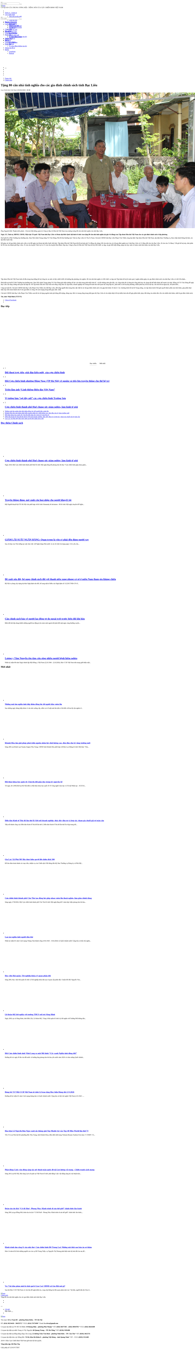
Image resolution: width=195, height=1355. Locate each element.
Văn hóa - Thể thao (11, 42)
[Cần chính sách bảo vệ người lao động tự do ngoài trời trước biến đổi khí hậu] (20, 614)
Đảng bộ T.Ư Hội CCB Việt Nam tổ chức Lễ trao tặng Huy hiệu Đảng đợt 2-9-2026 (39, 1092)
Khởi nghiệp (13, 33)
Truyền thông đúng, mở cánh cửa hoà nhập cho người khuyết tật (38, 500)
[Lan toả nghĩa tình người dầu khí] (20, 933)
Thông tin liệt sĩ (10, 48)
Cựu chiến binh (10, 14)
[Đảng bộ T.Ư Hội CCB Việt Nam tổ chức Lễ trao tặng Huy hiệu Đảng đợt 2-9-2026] (20, 1088)
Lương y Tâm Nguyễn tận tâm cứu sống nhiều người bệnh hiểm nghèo (41, 658)
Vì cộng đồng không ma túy (18, 46)
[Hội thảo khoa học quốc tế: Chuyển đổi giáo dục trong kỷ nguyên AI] (20, 778)
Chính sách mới (14, 35)
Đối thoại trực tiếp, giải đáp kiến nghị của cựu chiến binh (35, 372)
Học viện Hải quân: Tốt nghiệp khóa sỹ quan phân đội (28, 976)
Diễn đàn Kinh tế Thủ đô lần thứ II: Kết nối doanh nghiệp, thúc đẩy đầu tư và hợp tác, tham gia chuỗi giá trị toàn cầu (42, 417)
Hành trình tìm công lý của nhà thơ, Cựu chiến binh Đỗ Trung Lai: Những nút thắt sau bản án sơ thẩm (48, 1247)
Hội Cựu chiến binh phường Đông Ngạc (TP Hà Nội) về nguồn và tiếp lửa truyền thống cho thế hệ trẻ (57, 381)
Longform (12, 51)
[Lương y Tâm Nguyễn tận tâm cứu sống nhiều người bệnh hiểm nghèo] (20, 654)
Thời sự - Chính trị (11, 13)
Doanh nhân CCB (11, 31)
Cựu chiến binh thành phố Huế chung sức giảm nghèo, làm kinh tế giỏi (41, 407)
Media (7, 50)
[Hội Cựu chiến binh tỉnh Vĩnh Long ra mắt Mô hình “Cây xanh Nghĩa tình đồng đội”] (20, 1049)
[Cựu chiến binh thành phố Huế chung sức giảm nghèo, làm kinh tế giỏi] (20, 456)
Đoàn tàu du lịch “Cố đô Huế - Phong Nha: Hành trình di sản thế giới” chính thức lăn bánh (43, 1208)
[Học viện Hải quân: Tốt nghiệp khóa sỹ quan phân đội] (20, 972)
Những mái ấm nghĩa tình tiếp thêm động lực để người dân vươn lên (27, 411)
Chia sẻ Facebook (10, 300)
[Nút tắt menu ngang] (12, 1311)
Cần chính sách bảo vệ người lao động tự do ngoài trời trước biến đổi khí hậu (45, 618)
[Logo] (3, 6)
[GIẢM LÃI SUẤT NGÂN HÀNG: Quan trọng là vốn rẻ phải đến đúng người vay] (20, 535)
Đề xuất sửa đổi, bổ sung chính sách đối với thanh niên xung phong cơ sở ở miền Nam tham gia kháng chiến (60, 579)
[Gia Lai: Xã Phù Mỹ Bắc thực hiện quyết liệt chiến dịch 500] (20, 855)
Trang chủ (8, 78)
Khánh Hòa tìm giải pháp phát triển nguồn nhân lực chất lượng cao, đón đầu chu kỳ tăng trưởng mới (37, 413)
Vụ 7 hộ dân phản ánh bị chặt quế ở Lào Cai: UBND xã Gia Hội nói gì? (35, 1286)
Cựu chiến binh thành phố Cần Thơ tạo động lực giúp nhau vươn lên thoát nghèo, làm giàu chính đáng (48, 898)
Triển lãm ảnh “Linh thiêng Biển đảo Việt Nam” (30, 389)
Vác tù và (12, 28)
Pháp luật (8, 44)
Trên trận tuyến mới (15, 16)
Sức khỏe (8, 40)
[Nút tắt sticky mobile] (1, 1306)
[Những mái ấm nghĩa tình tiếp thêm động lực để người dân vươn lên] (20, 700)
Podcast (11, 44)
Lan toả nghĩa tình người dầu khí (19, 937)
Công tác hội (13, 20)
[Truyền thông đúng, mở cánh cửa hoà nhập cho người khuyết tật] (20, 496)
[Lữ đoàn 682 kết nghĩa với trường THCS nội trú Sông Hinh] (20, 1010)
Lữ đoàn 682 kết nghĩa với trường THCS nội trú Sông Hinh (30, 1014)
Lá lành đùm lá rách (15, 27)
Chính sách (8, 29)
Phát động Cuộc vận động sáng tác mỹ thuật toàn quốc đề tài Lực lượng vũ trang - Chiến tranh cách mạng (49, 1170)
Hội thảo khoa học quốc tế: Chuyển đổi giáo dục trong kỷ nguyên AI (27, 415)
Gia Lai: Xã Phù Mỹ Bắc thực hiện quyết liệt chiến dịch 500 (24, 418)
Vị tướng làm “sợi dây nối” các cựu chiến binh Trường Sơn (35, 398)
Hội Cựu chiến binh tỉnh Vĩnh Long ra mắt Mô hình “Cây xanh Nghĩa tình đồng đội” (41, 1053)
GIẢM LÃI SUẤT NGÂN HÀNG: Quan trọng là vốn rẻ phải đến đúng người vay (47, 539)
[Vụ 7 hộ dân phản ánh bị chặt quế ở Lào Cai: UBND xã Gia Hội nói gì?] (20, 1282)
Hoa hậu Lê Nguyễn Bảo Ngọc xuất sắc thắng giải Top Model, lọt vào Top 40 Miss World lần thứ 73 (46, 1131)
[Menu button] (1, 2)
